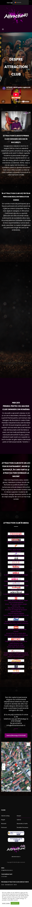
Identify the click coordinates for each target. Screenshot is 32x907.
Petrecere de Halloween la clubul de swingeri (16, 600)
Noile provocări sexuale (16, 596)
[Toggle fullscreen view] (28, 744)
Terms (29, 791)
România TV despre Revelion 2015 (16, 536)
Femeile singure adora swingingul (16, 647)
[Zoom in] (3, 765)
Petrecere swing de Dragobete (16, 613)
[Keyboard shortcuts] (12, 791)
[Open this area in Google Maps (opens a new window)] (4, 791)
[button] (16, 765)
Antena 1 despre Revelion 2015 (16, 549)
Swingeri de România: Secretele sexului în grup (16, 585)
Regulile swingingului (16, 564)
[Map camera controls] (28, 788)
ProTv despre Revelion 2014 (16, 560)
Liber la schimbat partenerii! (16, 602)
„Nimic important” (16, 668)
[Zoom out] (3, 768)
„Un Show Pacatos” (16, 551)
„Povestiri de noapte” (16, 662)
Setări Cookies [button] (6, 903)
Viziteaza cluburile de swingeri (16, 645)
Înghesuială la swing (16, 590)
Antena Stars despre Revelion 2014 (16, 556)
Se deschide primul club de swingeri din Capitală (16, 594)
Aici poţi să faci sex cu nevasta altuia (16, 633)
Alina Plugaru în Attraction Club (16, 608)
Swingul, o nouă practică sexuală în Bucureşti (16, 581)
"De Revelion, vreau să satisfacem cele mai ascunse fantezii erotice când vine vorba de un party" (16, 623)
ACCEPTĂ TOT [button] (15, 903)
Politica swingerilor (16, 569)
